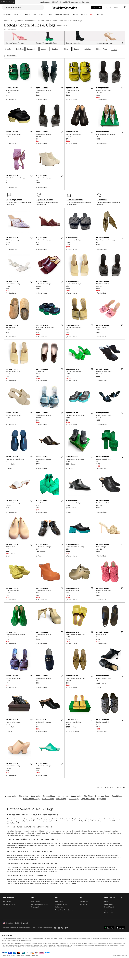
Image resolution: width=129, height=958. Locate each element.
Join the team (108, 910)
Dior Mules (23, 796)
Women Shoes (30, 20)
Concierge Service (9, 904)
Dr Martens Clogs (102, 796)
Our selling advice (61, 904)
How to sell (58, 901)
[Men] (38, 14)
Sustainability (108, 904)
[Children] (47, 14)
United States (20, 955)
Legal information (24, 928)
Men (34, 14)
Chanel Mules (75, 796)
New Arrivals (6, 14)
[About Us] (105, 14)
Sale (91, 14)
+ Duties (12, 464)
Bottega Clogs (49, 796)
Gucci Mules (35, 796)
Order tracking (35, 901)
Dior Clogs (88, 796)
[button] (124, 7)
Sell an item (97, 7)
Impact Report (109, 907)
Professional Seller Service (64, 910)
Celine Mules (62, 796)
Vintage (75, 14)
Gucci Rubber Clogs (31, 798)
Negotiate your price (14, 199)
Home (6, 20)
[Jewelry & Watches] (70, 14)
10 (118, 787)
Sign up (117, 7)
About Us (100, 14)
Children (42, 14)
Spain (33, 955)
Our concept (7, 901)
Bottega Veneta (17, 20)
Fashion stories (109, 913)
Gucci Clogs (117, 796)
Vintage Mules (10, 796)
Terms (33, 928)
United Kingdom (11, 955)
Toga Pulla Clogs (88, 798)
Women (27, 14)
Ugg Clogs (101, 798)
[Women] (31, 14)
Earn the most (102, 199)
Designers (17, 14)
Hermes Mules (48, 798)
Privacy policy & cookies (44, 928)
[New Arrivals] (12, 14)
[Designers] (23, 14)
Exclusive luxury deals (75, 199)
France (4, 955)
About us (107, 901)
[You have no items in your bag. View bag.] (124, 7)
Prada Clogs (74, 798)
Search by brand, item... (14, 7)
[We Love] (88, 14)
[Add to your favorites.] (31, 88)
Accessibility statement (10, 928)
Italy (37, 955)
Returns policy (35, 907)
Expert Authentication (44, 199)
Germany (27, 955)
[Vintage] (79, 14)
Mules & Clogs (43, 20)
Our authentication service (39, 904)
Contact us (83, 904)
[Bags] (54, 14)
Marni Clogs (61, 798)
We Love (84, 14)
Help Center (84, 901)
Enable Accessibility (7, 2)
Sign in (108, 7)
